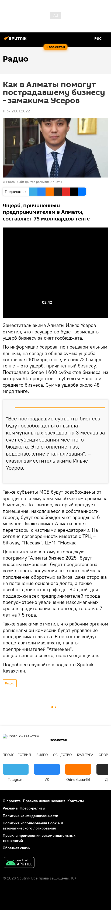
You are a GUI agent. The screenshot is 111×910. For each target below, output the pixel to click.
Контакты (75, 800)
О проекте (12, 800)
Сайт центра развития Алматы (39, 182)
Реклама (10, 808)
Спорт (104, 755)
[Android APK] (19, 863)
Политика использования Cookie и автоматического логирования (33, 826)
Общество (62, 755)
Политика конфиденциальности (30, 815)
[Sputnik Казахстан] (16, 40)
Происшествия (17, 755)
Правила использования (44, 800)
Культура (85, 755)
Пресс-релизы (32, 808)
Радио (9, 683)
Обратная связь (16, 847)
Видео (42, 755)
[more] (102, 477)
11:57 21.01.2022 (16, 111)
